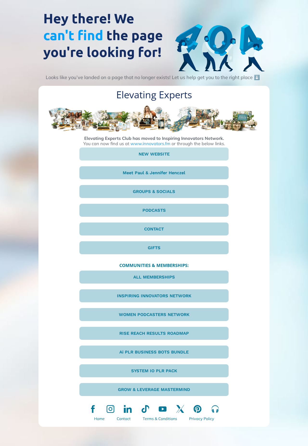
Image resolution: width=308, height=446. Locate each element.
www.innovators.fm (150, 143)
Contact (124, 418)
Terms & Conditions (160, 418)
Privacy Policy (201, 418)
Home (99, 418)
